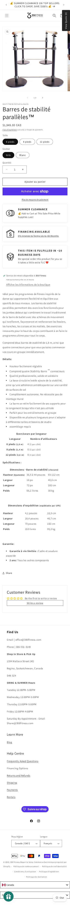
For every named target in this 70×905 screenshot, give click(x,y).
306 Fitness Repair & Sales (21, 862)
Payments (12, 789)
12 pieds (44, 141)
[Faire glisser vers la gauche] (27, 97)
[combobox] (35, 884)
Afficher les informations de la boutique (28, 284)
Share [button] (9, 573)
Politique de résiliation (36, 877)
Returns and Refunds (18, 775)
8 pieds (27, 141)
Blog (9, 742)
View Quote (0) (65, 20)
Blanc (22, 155)
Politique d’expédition (49, 871)
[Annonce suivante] (63, 5)
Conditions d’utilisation (25, 871)
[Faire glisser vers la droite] (42, 97)
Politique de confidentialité (54, 866)
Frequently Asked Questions (22, 761)
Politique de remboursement (26, 866)
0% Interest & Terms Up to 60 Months (38, 235)
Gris (8, 155)
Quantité (7, 162)
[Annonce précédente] (6, 5)
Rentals (11, 797)
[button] (7, 15)
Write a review (35, 603)
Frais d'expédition (10, 130)
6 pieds (10, 141)
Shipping (12, 782)
